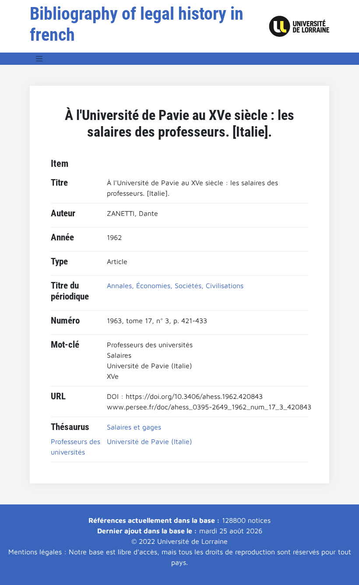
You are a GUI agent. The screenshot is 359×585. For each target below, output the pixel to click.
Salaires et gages (134, 427)
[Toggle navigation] (39, 59)
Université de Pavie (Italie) (149, 441)
